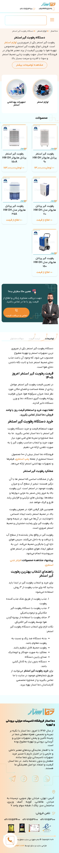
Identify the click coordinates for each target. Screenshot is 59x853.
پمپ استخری (22, 459)
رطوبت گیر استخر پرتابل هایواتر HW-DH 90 (45, 157)
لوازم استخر (42, 31)
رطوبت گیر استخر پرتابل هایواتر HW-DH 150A (14, 157)
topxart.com (18, 845)
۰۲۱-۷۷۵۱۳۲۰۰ (30, 819)
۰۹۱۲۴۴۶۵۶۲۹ (45, 8)
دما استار (54, 31)
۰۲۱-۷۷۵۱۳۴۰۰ (12, 819)
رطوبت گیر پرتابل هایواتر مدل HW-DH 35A (14, 210)
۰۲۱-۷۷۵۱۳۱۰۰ (26, 8)
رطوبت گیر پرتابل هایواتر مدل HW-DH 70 (45, 210)
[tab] (49, 339)
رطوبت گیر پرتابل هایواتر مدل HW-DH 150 (45, 262)
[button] (52, 20)
